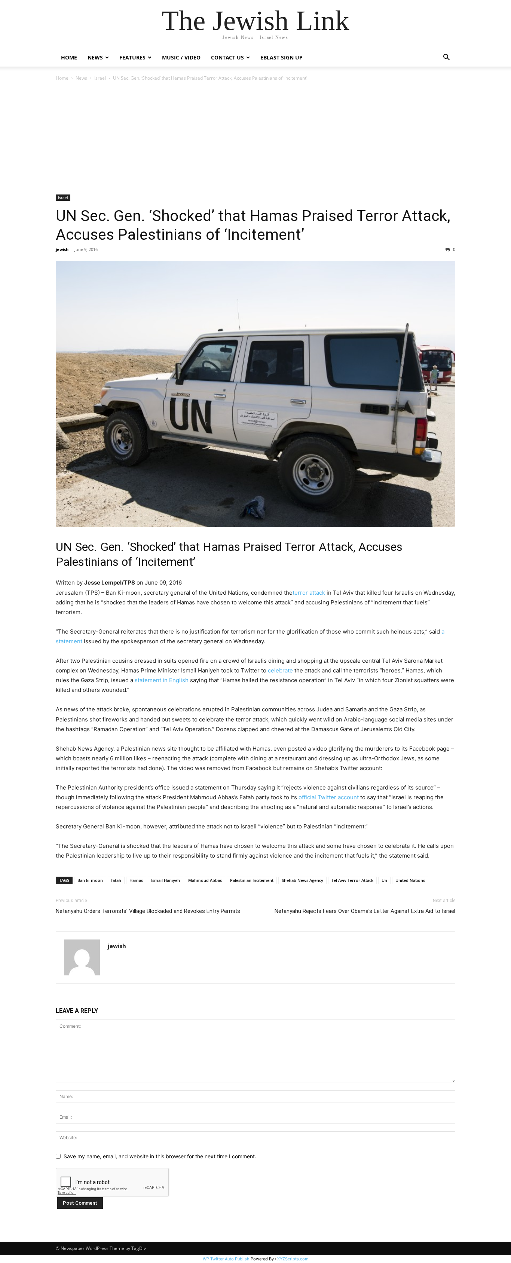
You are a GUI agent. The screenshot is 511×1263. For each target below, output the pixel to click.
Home (69, 57)
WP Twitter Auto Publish (226, 1259)
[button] (446, 58)
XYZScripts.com (293, 1259)
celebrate (280, 670)
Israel (100, 78)
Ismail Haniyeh (165, 880)
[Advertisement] (255, 138)
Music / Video (181, 57)
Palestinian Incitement (251, 880)
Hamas (136, 880)
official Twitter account (329, 797)
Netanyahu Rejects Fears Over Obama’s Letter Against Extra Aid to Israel (365, 911)
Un (384, 880)
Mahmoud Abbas (205, 880)
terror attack (309, 592)
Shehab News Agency (302, 880)
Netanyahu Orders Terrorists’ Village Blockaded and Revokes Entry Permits (148, 911)
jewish (62, 249)
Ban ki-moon (90, 880)
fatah (116, 880)
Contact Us (227, 57)
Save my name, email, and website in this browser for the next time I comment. (160, 1156)
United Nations (410, 880)
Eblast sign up (281, 57)
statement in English (162, 680)
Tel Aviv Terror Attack (352, 880)
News (81, 78)
